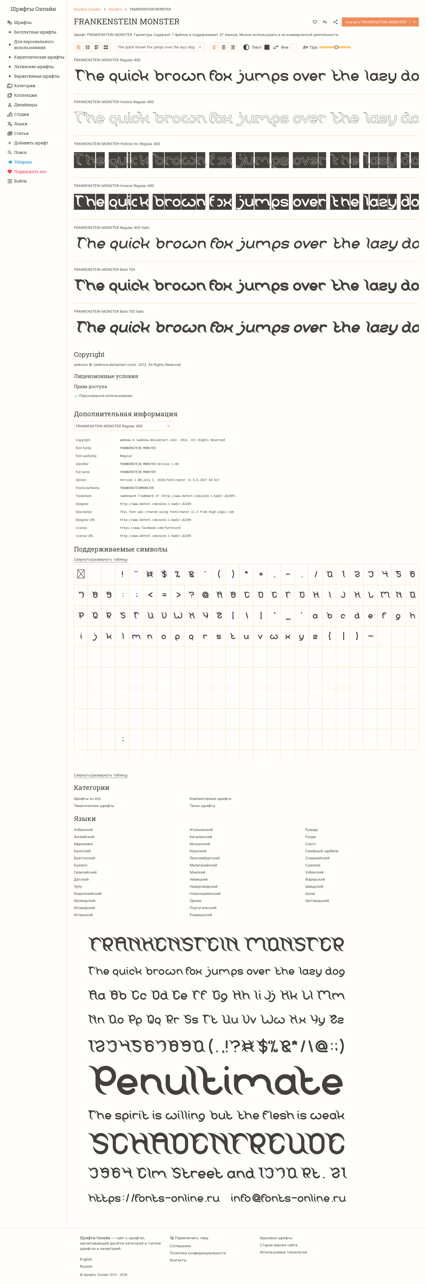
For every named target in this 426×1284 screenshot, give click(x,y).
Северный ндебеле (321, 851)
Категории (24, 85)
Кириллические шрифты (39, 57)
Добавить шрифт (31, 142)
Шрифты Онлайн (33, 8)
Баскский (82, 851)
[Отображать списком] (78, 47)
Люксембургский (205, 858)
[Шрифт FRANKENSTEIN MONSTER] (246, 1069)
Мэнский (197, 872)
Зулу (78, 886)
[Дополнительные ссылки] (414, 22)
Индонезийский (88, 893)
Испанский (83, 915)
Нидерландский (204, 886)
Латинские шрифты (34, 66)
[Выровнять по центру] (223, 47)
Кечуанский (200, 844)
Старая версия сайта (278, 1245)
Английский (84, 836)
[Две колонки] (87, 47)
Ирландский (84, 900)
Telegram (23, 162)
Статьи (21, 133)
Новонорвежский (205, 893)
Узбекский (314, 872)
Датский (81, 879)
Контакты (178, 1260)
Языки (20, 123)
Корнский (198, 851)
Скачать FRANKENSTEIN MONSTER (375, 22)
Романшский (201, 915)
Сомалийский (317, 858)
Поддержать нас (30, 171)
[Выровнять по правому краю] (232, 47)
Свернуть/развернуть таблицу (101, 559)
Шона (310, 893)
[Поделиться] (335, 22)
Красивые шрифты (276, 1238)
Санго (310, 844)
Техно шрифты (202, 805)
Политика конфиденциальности (198, 1253)
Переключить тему (192, 1238)
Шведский (314, 886)
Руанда (311, 829)
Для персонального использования (34, 44)
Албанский (83, 829)
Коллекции (25, 95)
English (86, 1259)
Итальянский (201, 829)
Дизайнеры (25, 104)
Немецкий (199, 879)
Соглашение (180, 1246)
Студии (21, 114)
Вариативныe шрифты (36, 76)
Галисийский (85, 872)
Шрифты (23, 22)
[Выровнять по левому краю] (214, 47)
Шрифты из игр (87, 798)
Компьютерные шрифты (210, 798)
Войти (20, 181)
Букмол (80, 865)
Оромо (196, 900)
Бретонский (84, 858)
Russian (86, 1266)
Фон (284, 47)
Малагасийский (203, 865)
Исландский (84, 907)
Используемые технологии (283, 1252)
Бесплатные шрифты (35, 32)
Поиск (20, 152)
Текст (257, 47)
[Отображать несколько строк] (96, 47)
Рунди (310, 836)
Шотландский (317, 900)
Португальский (203, 907)
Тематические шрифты (94, 805)
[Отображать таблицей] (105, 47)
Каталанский (201, 836)
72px (313, 47)
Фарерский (315, 879)
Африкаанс (83, 844)
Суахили (312, 865)
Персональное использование (105, 395)
